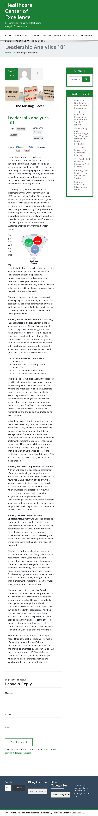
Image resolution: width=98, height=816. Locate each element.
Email (7, 727)
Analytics (37, 132)
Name (8, 714)
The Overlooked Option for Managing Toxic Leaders (82, 163)
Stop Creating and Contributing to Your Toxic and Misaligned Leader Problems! (81, 136)
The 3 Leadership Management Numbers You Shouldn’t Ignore (81, 118)
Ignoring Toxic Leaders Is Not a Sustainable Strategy (82, 174)
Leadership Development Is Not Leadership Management (81, 104)
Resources (21, 35)
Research (69, 35)
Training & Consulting (45, 35)
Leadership (38, 138)
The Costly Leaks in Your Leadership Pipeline (80, 151)
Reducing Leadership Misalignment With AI (80, 186)
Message (9, 693)
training (13, 134)
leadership (21, 128)
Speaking (85, 35)
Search (8, 782)
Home (8, 35)
